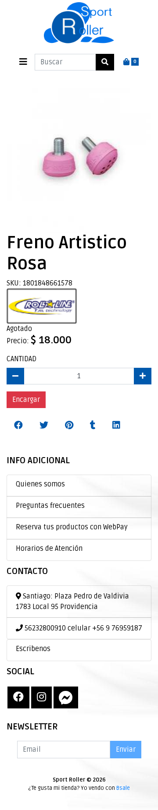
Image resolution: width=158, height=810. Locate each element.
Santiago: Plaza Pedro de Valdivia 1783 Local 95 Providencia (72, 601)
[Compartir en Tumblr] (93, 425)
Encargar (26, 399)
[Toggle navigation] (23, 62)
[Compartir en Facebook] (18, 425)
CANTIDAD (21, 359)
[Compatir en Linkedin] (116, 425)
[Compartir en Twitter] (44, 425)
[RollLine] (42, 305)
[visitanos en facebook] (18, 697)
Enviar (126, 749)
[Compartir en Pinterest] (69, 425)
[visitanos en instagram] (41, 697)
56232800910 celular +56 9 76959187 (82, 628)
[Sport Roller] (79, 23)
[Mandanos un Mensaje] (66, 697)
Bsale (123, 788)
